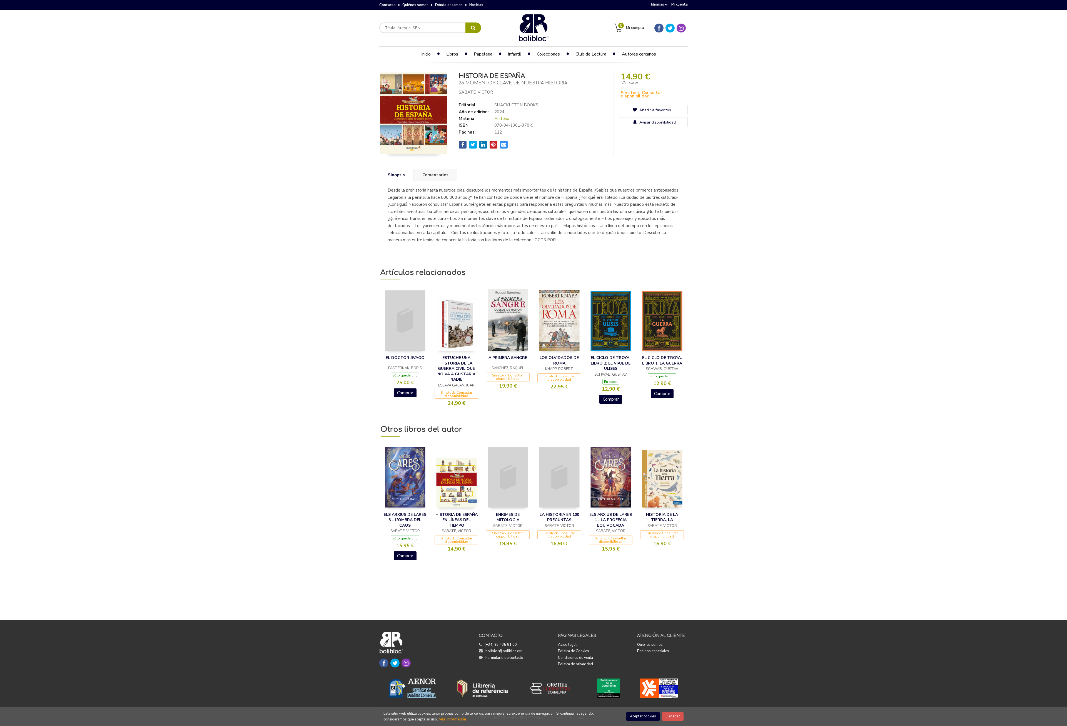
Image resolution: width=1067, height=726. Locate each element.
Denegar (673, 716)
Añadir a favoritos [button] (654, 110)
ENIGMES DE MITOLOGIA (508, 517)
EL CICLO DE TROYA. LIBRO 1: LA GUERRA (662, 360)
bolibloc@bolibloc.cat (503, 651)
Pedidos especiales (653, 651)
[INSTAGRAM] (681, 28)
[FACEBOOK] (659, 28)
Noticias (476, 4)
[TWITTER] (670, 28)
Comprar (405, 393)
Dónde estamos (449, 4)
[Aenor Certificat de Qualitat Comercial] (412, 688)
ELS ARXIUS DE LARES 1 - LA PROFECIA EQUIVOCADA (610, 520)
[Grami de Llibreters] (552, 688)
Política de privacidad (575, 664)
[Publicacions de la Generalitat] (608, 688)
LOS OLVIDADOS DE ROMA (559, 360)
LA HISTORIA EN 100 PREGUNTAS (559, 517)
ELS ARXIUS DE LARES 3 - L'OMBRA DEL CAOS (405, 520)
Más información (452, 719)
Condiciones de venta (575, 657)
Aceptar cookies (643, 716)
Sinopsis (396, 175)
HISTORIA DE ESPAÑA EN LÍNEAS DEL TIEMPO (456, 520)
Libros (452, 54)
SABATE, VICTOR (476, 92)
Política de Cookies (573, 651)
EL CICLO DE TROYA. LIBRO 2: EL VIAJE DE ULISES (610, 363)
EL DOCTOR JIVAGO (405, 357)
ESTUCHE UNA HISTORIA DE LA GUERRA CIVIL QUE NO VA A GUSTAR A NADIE (456, 368)
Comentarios (435, 175)
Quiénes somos (415, 4)
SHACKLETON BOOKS (516, 105)
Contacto (387, 4)
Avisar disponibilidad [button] (657, 122)
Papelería (483, 54)
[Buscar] (473, 27)
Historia (501, 118)
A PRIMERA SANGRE (507, 357)
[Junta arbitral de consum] (659, 688)
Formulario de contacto (504, 657)
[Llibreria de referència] (482, 688)
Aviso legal (567, 644)
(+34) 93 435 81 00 (501, 644)
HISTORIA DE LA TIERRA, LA (662, 517)
